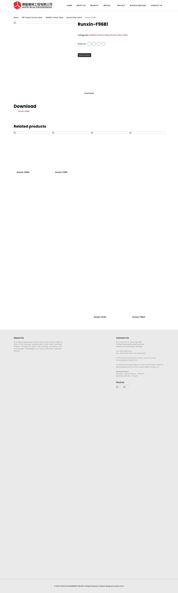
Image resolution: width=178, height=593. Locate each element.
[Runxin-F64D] (109, 222)
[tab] (89, 93)
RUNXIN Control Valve (54, 17)
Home (16, 17)
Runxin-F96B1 (24, 111)
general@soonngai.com (149, 367)
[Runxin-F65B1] (32, 149)
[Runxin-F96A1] (147, 222)
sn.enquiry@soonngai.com (126, 360)
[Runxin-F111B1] (70, 149)
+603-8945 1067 (125, 351)
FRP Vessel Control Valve (32, 17)
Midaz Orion (119, 586)
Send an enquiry (84, 55)
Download (89, 93)
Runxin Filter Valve (74, 17)
